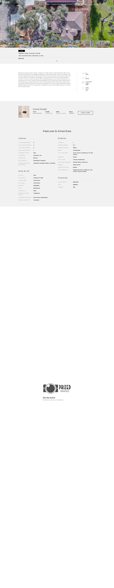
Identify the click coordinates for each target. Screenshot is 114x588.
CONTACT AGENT (85, 112)
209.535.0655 (49, 113)
